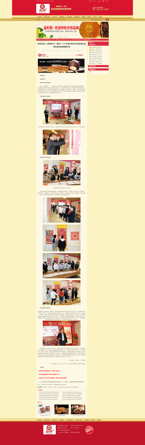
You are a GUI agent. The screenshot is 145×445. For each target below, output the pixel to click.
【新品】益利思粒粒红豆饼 (78, 415)
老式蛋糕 (63, 19)
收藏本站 (95, 1)
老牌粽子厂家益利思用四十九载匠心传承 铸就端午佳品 (74, 397)
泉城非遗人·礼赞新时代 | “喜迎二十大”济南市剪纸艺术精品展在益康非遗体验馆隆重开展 (73, 39)
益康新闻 (83, 16)
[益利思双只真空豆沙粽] (45, 414)
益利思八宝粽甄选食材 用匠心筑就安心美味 (71, 395)
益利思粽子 (62, 420)
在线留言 (99, 1)
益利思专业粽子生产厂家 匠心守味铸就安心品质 (101, 54)
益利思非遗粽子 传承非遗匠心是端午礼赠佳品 (48, 397)
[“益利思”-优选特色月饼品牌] (72, 30)
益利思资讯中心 (47, 39)
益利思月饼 (54, 16)
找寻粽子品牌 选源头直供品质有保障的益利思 (48, 399)
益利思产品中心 (79, 420)
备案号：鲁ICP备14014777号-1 (77, 425)
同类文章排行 (92, 44)
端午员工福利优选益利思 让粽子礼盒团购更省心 (101, 58)
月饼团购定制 (62, 16)
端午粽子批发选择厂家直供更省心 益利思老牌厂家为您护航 (74, 399)
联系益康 (100, 16)
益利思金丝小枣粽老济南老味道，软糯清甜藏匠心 (73, 394)
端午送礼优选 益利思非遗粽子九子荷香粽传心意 (49, 394)
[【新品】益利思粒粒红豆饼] (78, 414)
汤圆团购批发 (77, 16)
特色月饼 (43, 19)
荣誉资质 (89, 16)
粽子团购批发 (69, 16)
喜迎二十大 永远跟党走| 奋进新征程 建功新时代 (74, 381)
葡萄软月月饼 (47, 420)
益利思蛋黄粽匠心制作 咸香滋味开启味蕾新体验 (49, 395)
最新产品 (91, 42)
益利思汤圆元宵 (70, 420)
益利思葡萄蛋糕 (61, 415)
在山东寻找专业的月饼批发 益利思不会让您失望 (51, 381)
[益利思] (43, 8)
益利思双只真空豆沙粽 (45, 415)
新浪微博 (106, 1)
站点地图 (99, 420)
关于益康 (95, 16)
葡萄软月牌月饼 (47, 16)
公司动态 (53, 39)
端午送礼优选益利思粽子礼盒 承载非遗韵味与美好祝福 (74, 392)
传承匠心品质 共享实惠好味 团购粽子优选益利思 (49, 392)
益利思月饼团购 (57, 19)
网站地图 (90, 1)
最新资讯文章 (92, 66)
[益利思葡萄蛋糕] (61, 414)
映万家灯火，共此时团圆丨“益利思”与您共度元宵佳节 (102, 63)
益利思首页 (39, 16)
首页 (42, 39)
